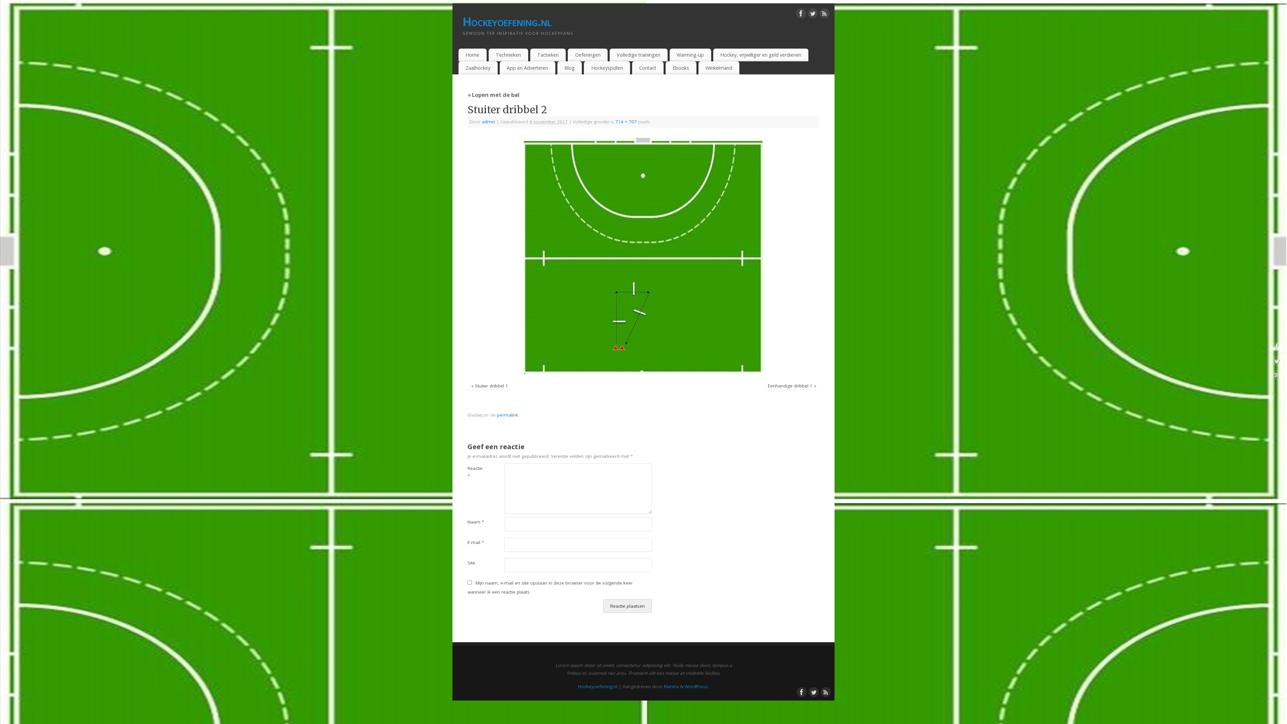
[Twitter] (813, 14)
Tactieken (548, 55)
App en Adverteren (527, 68)
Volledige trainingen (638, 55)
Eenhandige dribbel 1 (790, 386)
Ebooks (681, 68)
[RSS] (824, 14)
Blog (569, 68)
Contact (647, 68)
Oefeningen (588, 55)
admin (488, 122)
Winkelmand (719, 68)
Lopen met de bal (493, 95)
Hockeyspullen (607, 68)
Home (472, 55)
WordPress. (697, 686)
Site (471, 563)
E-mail (476, 542)
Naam (476, 522)
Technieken (508, 55)
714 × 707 (626, 122)
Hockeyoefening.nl (507, 21)
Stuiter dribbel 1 (491, 386)
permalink (507, 415)
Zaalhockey (478, 68)
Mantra (671, 686)
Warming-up (690, 55)
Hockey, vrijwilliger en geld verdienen (760, 55)
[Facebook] (801, 14)
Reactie (475, 472)
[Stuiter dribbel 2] (643, 256)
